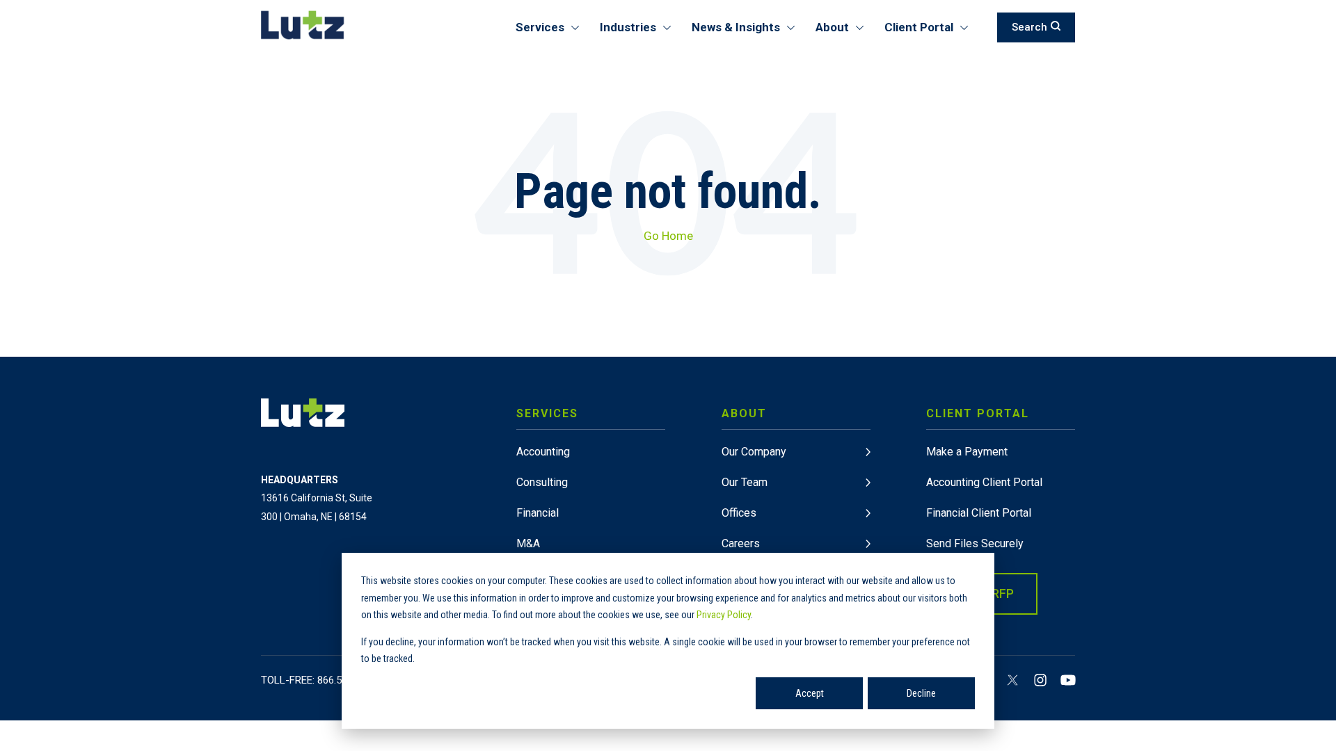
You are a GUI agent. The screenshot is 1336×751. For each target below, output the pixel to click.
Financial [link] (537, 512)
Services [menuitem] (540, 27)
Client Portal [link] (977, 413)
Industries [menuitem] (628, 27)
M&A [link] (528, 543)
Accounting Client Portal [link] (984, 482)
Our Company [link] (754, 451)
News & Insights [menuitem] (736, 27)
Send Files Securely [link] (975, 543)
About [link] (744, 413)
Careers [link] (741, 543)
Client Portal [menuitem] (918, 27)
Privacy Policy (724, 614)
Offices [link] (739, 512)
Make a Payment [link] (967, 451)
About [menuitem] (832, 27)
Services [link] (547, 413)
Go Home (668, 236)
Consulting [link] (542, 482)
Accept (809, 693)
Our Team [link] (745, 482)
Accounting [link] (543, 451)
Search (1029, 27)
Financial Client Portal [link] (978, 512)
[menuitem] (590, 516)
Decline (921, 693)
